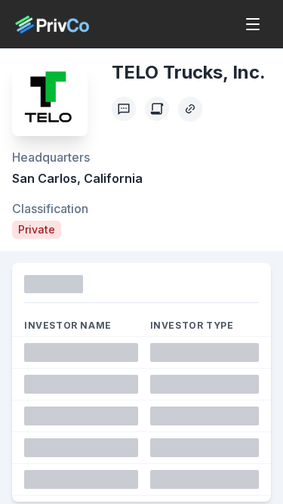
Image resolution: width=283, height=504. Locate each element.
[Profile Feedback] (124, 109)
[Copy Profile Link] (190, 109)
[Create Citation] (157, 109)
